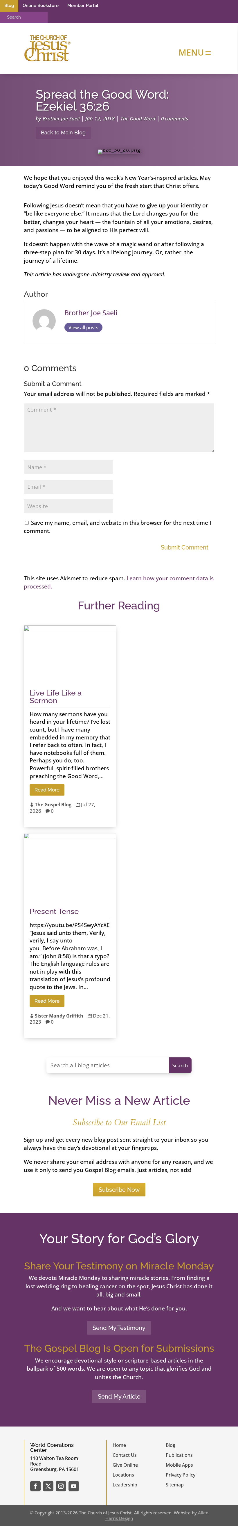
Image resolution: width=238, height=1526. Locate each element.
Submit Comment (184, 547)
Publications (179, 1455)
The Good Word (137, 118)
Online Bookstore (41, 5)
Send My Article (119, 1396)
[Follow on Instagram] (61, 1486)
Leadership (125, 1484)
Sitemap (175, 1484)
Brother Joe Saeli (61, 118)
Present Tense (54, 911)
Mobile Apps (179, 1465)
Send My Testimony (119, 1327)
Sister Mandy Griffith (59, 1016)
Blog (9, 5)
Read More (47, 790)
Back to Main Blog (63, 132)
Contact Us (125, 1455)
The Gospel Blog (53, 804)
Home (119, 1445)
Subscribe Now (119, 1189)
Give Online (125, 1465)
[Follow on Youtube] (73, 1486)
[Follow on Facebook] (35, 1486)
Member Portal (82, 5)
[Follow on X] (48, 1486)
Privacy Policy (180, 1475)
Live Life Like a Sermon (56, 697)
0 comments (174, 118)
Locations (123, 1475)
